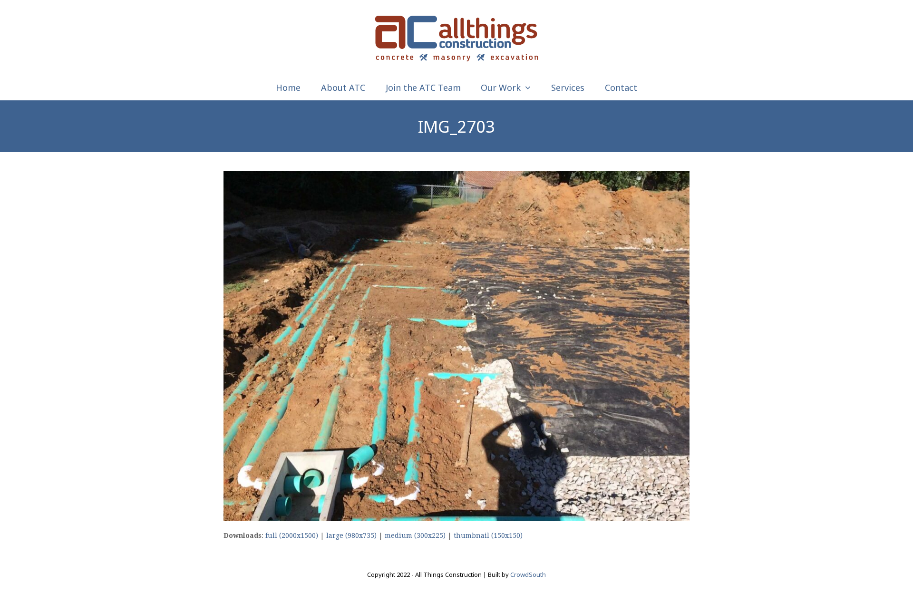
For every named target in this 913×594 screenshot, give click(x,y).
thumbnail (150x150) (488, 535)
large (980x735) (351, 535)
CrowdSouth (528, 574)
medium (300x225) (415, 535)
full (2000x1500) (291, 535)
